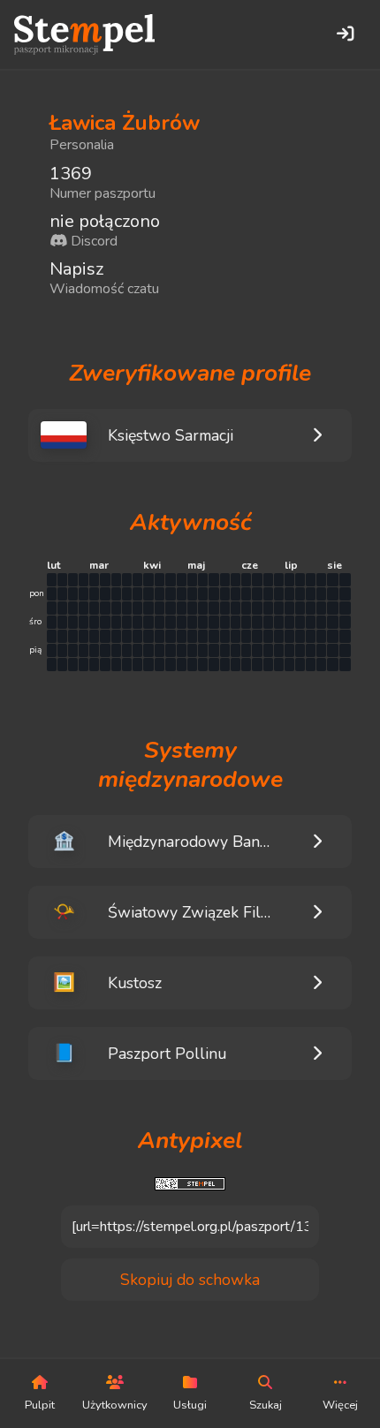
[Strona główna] (84, 34)
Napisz (76, 269)
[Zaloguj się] (344, 34)
